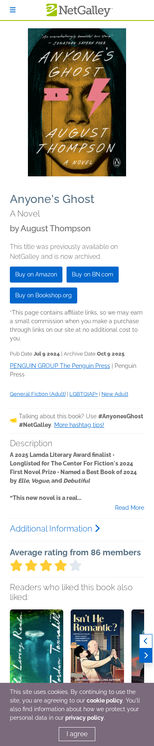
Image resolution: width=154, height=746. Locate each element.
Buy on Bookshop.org (43, 295)
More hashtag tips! (79, 425)
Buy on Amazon (36, 274)
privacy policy (84, 717)
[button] (36, 652)
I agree (77, 734)
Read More (129, 507)
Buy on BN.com (92, 274)
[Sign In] (13, 10)
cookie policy (105, 700)
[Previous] (145, 641)
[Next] (145, 655)
